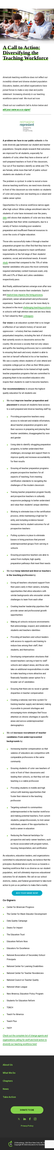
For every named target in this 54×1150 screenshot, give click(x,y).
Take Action (9, 1097)
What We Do (9, 1072)
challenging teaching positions (37, 307)
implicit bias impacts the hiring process (25, 295)
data (5, 217)
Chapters (8, 1080)
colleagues (28, 316)
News (6, 1089)
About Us (8, 1064)
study (5, 262)
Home (5, 12)
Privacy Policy (27, 1126)
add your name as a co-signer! (16, 109)
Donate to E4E (27, 1110)
